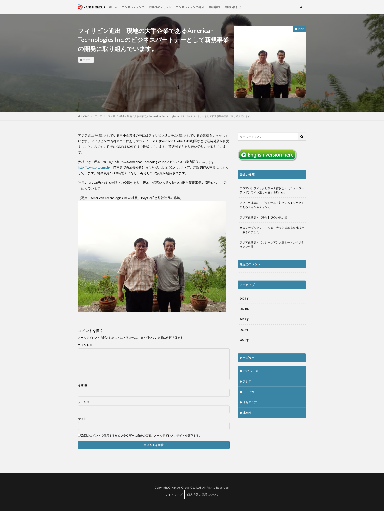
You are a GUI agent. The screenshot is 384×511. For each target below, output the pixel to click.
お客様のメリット (160, 7)
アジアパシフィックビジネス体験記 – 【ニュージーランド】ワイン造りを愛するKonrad (272, 190)
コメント (85, 345)
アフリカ (248, 391)
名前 (82, 385)
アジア (86, 60)
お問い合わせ (232, 7)
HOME (85, 116)
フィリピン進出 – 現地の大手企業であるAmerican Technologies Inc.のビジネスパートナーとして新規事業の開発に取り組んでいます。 (180, 116)
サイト (82, 418)
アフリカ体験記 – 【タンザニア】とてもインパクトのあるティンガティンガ (272, 205)
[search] (302, 137)
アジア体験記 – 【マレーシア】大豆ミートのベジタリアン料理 (272, 244)
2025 (243, 298)
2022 (243, 329)
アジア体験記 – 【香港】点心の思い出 (263, 217)
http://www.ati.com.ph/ (94, 167)
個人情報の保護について (203, 494)
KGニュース (250, 371)
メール (84, 402)
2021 (243, 340)
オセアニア (250, 402)
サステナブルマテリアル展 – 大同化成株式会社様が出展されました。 (272, 230)
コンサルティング (133, 7)
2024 (243, 309)
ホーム (113, 7)
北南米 (247, 412)
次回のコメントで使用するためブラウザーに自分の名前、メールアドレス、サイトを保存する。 (141, 435)
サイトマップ (173, 494)
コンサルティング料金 (190, 7)
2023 (243, 319)
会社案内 (214, 7)
